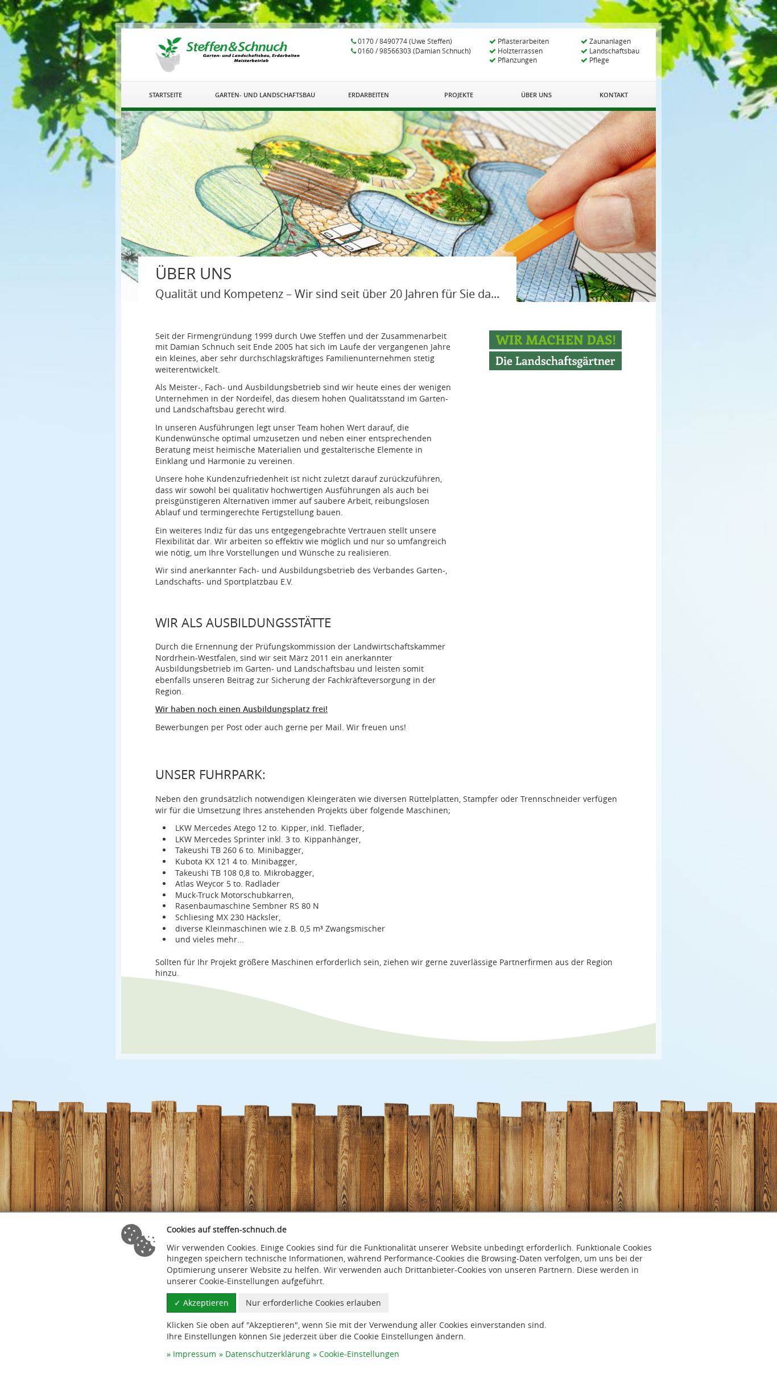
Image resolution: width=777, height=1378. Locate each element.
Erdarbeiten (368, 94)
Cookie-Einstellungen (359, 1353)
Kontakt (614, 94)
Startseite (165, 94)
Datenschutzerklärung (267, 1353)
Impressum (194, 1353)
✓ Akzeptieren (201, 1302)
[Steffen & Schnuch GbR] (227, 54)
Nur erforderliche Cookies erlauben (313, 1302)
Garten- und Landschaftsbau (265, 94)
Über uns (536, 94)
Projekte (458, 94)
